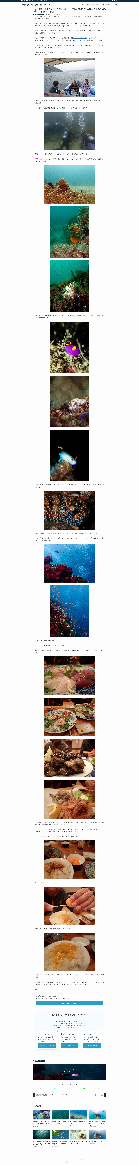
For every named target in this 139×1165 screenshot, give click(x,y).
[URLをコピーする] (99, 1088)
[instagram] (110, 1)
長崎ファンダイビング (39, 14)
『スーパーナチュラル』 (80, 38)
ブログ (88, 1160)
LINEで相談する (69, 1045)
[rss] (115, 1)
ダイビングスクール (62, 1160)
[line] (112, 1)
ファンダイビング (73, 1160)
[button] (40, 1088)
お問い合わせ (82, 1160)
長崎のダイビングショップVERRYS (37, 5)
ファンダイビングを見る (47, 1045)
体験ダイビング (52, 1160)
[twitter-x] (108, 1)
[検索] (117, 1)
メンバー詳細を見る (91, 1045)
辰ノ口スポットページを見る (69, 1003)
